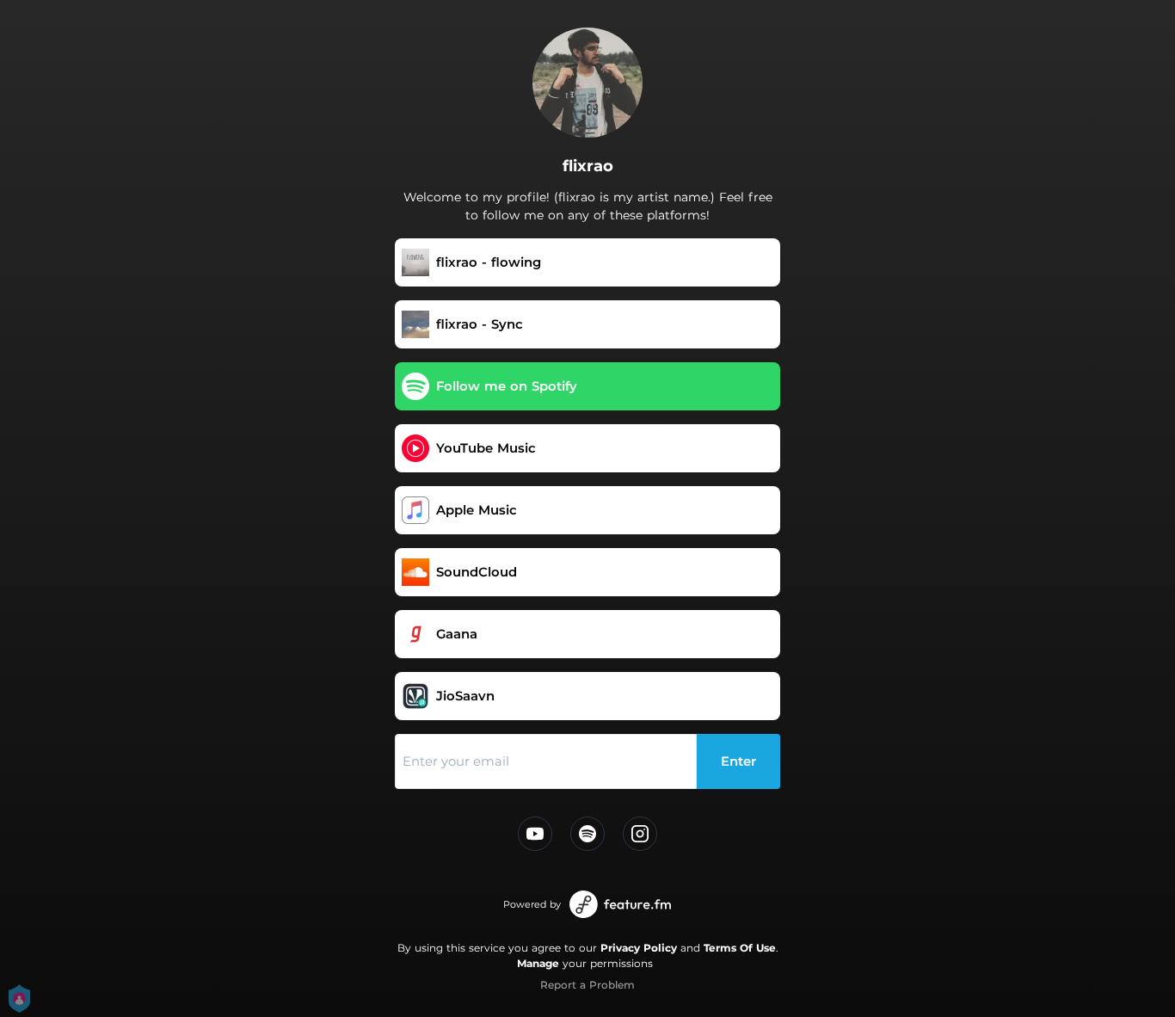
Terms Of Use (740, 947)
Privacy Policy (638, 947)
